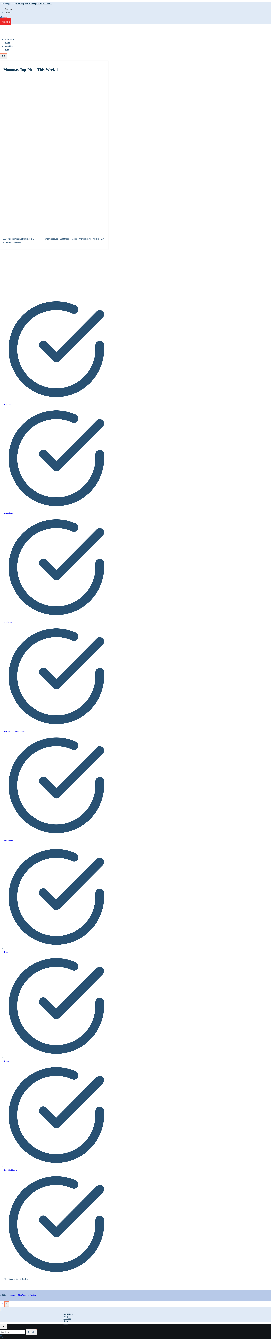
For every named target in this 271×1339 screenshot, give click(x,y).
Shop (7, 43)
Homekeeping (10, 513)
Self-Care (8, 622)
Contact (7, 12)
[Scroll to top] (2, 1304)
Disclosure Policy (27, 1295)
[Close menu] (0, 1309)
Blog (7, 50)
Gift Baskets (9, 840)
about (11, 1295)
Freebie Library (10, 1170)
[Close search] (3, 1326)
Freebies (9, 46)
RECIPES (6, 22)
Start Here (8, 9)
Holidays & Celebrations (14, 731)
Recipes (7, 404)
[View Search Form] (3, 56)
